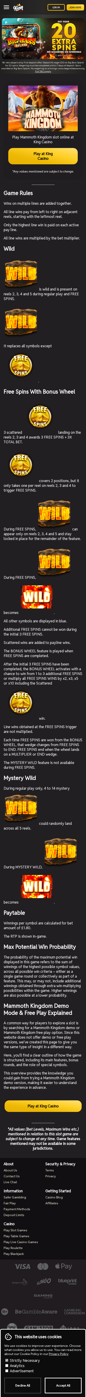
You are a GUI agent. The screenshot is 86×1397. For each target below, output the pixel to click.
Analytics (17, 1365)
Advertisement (21, 1371)
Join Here (75, 7)
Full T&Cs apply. (43, 71)
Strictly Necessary (24, 1360)
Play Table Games (16, 1236)
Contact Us (12, 1176)
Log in (56, 7)
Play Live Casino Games (21, 1242)
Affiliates (51, 1203)
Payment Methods (17, 1209)
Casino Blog (54, 1197)
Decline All (22, 1385)
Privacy (50, 1176)
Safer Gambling (15, 1197)
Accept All (63, 1385)
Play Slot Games (15, 1230)
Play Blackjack (14, 1254)
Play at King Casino (43, 156)
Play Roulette (13, 1248)
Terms (49, 1170)
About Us (10, 1170)
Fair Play (10, 1203)
